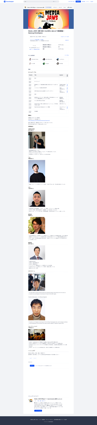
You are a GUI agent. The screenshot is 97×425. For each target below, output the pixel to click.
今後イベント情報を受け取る (34, 49)
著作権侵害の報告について (59, 419)
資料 (67, 85)
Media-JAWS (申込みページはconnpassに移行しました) (37, 7)
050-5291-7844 (71, 1)
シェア (30, 358)
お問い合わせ (69, 7)
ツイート (34, 358)
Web (40, 400)
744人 (35, 400)
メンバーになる (48, 7)
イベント (55, 7)
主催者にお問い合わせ (34, 419)
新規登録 (83, 1)
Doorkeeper (51, 421)
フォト (64, 7)
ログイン (87, 1)
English (92, 1)
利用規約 (43, 419)
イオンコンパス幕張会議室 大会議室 (37, 39)
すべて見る (67, 55)
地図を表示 (67, 40)
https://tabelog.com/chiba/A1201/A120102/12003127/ (39, 120)
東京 (38, 400)
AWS (43, 400)
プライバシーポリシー (49, 419)
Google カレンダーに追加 (65, 36)
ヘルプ (40, 419)
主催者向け (78, 1)
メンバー (60, 7)
